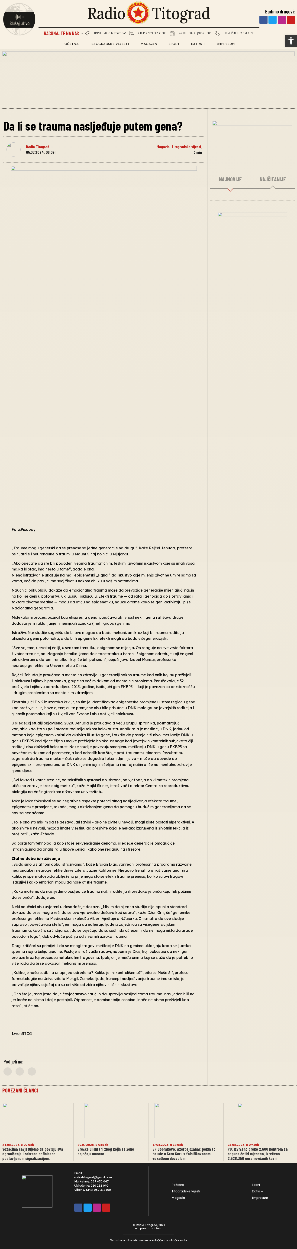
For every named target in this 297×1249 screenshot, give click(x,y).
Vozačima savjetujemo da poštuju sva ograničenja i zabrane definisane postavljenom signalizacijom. (32, 1154)
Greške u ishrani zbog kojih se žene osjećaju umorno (105, 1151)
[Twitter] (272, 20)
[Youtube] (291, 20)
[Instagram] (282, 20)
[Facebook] (263, 20)
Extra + (198, 44)
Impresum (225, 44)
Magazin (149, 44)
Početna (70, 44)
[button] (7, 1071)
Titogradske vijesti (109, 44)
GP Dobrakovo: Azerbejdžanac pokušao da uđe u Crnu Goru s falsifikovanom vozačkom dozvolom (184, 1154)
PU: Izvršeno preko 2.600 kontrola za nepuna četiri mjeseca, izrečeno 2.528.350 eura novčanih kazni (258, 1154)
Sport (174, 44)
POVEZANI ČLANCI (20, 1090)
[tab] (230, 179)
